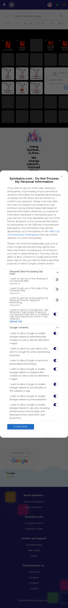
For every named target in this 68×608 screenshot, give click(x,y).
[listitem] (34, 273)
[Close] (62, 177)
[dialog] (34, 304)
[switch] (56, 279)
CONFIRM (21, 426)
